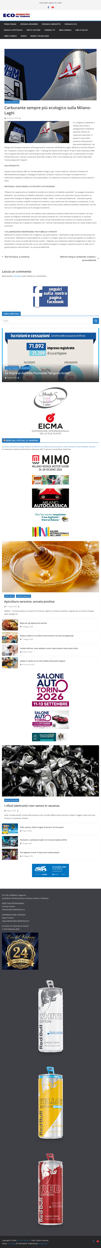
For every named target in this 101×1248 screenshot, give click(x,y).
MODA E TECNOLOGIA (40, 36)
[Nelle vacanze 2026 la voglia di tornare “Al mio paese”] (10, 829)
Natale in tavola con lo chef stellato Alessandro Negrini (42, 661)
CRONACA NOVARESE (29, 24)
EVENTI (24, 36)
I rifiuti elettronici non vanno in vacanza (32, 373)
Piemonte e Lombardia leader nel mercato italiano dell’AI (43, 840)
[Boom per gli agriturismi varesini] (10, 624)
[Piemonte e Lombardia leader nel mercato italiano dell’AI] (10, 841)
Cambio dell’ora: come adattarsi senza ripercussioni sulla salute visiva (49, 648)
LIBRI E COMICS (10, 36)
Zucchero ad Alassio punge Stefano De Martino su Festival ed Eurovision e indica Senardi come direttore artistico (48, 446)
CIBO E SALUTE (81, 30)
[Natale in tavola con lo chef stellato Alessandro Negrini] (10, 662)
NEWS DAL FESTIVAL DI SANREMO (22, 440)
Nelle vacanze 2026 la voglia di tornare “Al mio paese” (42, 827)
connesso (17, 276)
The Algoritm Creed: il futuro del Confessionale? (39, 852)
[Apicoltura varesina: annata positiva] (50, 566)
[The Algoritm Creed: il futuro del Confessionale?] (10, 854)
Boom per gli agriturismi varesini (33, 623)
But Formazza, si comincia (17, 256)
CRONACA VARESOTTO (51, 24)
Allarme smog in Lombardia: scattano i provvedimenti (78, 258)
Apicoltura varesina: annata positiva (29, 601)
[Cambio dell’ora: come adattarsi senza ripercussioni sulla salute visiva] (10, 650)
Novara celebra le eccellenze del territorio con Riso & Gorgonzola (47, 636)
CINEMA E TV (49, 30)
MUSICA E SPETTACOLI (13, 30)
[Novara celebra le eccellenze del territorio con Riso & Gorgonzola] (10, 637)
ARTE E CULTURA (33, 30)
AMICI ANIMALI (65, 30)
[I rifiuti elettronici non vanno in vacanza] (50, 329)
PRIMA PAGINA (10, 24)
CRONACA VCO (71, 24)
